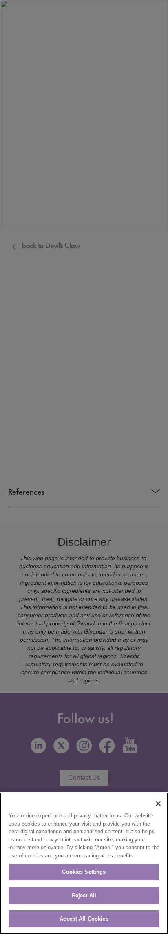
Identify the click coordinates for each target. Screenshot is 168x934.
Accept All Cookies (84, 919)
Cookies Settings (84, 872)
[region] (84, 863)
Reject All (84, 895)
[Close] (158, 804)
